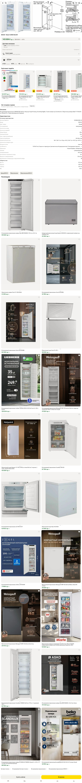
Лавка (24, 781)
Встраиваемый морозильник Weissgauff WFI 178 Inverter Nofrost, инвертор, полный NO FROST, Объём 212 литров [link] (60, 409)
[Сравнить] (73, 3)
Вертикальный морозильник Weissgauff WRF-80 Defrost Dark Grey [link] (18, 643)
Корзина (57, 781)
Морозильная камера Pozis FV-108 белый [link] (12, 292)
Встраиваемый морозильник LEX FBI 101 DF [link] (12, 526)
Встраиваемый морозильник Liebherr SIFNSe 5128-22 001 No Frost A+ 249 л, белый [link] (20, 409)
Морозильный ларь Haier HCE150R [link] (50, 526)
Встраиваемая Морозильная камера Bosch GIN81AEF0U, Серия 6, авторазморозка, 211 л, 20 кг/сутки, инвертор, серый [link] (9, 96)
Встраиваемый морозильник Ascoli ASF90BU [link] (53, 292)
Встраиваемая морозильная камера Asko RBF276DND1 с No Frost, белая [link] (59, 703)
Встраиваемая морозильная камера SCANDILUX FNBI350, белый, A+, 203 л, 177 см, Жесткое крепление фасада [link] (21, 763)
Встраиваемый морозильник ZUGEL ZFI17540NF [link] (13, 584)
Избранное (41, 781)
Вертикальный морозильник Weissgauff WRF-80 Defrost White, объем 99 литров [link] (59, 585)
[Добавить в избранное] (76, 3)
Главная (8, 781)
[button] (41, 39)
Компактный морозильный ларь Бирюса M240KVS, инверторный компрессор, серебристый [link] (61, 234)
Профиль (74, 781)
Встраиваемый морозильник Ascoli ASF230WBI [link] (13, 350)
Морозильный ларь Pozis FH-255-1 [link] (50, 350)
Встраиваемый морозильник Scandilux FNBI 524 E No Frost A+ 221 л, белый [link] (61, 96)
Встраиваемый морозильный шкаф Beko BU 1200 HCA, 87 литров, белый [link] (59, 762)
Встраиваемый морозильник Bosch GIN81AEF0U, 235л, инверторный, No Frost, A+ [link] (26, 96)
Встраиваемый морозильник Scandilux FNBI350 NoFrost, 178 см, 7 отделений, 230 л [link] (20, 703)
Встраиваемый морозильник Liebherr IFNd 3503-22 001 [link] (43, 96)
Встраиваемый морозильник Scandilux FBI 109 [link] (53, 467)
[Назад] (3, 3)
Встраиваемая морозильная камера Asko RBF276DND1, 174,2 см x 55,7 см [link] (19, 233)
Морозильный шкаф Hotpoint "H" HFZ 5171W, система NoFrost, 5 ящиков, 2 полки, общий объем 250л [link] (19, 468)
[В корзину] (16, 91)
